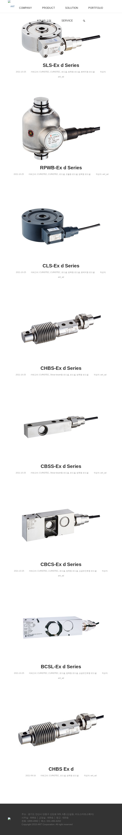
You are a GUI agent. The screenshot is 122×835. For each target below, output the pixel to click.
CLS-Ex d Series (61, 265)
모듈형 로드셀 (72, 174)
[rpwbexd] (61, 128)
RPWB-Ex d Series (61, 167)
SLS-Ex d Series (61, 65)
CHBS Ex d (61, 769)
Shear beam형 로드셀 (59, 375)
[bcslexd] (61, 627)
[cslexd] (61, 226)
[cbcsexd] (61, 525)
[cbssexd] (61, 427)
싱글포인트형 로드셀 (88, 571)
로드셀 (64, 72)
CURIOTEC (44, 72)
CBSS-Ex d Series (61, 466)
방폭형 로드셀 (74, 72)
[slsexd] (61, 39)
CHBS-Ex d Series (61, 368)
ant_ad (61, 77)
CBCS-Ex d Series (61, 564)
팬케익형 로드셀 (88, 72)
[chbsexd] (61, 329)
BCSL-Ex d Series (61, 666)
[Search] (84, 19)
